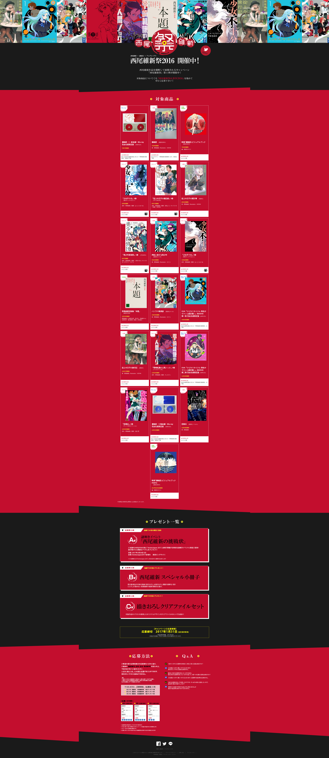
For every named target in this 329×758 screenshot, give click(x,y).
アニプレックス (190, 752)
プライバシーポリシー (170, 752)
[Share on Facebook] (158, 742)
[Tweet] (164, 742)
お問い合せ (181, 752)
